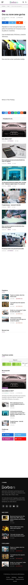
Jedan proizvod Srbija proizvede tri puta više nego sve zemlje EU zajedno (18, 319)
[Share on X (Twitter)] (12, 22)
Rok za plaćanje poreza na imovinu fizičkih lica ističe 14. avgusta (17, 404)
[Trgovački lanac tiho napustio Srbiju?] (5, 304)
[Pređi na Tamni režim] (26, 2)
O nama (8, 577)
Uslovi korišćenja (10, 579)
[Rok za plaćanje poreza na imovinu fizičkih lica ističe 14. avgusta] (14, 151)
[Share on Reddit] (19, 22)
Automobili (5, 388)
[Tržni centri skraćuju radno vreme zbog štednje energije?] (5, 536)
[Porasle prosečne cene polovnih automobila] (14, 239)
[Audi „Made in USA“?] (14, 130)
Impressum (20, 577)
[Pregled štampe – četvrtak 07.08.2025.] (14, 196)
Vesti (3, 11)
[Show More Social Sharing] (24, 22)
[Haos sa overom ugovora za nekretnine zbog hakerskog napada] (14, 217)
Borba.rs (7, 17)
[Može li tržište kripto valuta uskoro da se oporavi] (5, 528)
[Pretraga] (23, 2)
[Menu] (2, 2)
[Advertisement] (14, 81)
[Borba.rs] (14, 2)
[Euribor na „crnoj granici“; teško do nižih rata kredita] (5, 312)
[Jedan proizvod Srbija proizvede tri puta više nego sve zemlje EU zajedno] (5, 319)
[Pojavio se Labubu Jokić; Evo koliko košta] (5, 296)
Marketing (14, 577)
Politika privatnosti (20, 579)
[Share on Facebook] (5, 22)
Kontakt (15, 581)
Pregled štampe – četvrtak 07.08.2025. (11, 205)
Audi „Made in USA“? (7, 139)
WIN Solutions (21, 574)
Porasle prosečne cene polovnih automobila (13, 248)
